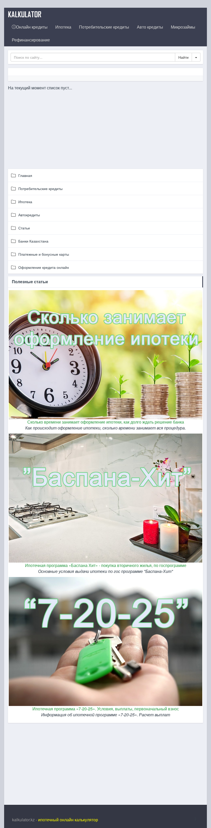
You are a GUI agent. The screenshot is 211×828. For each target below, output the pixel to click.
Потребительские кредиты (104, 27)
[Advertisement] (105, 127)
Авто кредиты (150, 27)
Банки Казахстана (33, 241)
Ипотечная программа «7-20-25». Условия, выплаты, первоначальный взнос (105, 709)
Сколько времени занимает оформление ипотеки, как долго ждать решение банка (105, 422)
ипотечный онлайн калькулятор (68, 820)
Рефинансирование (31, 40)
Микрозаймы (183, 27)
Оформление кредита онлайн (43, 267)
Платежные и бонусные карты (43, 254)
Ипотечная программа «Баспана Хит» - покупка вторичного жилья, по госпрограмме (105, 565)
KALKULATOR (24, 14)
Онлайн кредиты (32, 27)
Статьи (24, 227)
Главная (25, 175)
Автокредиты (29, 214)
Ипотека (63, 27)
